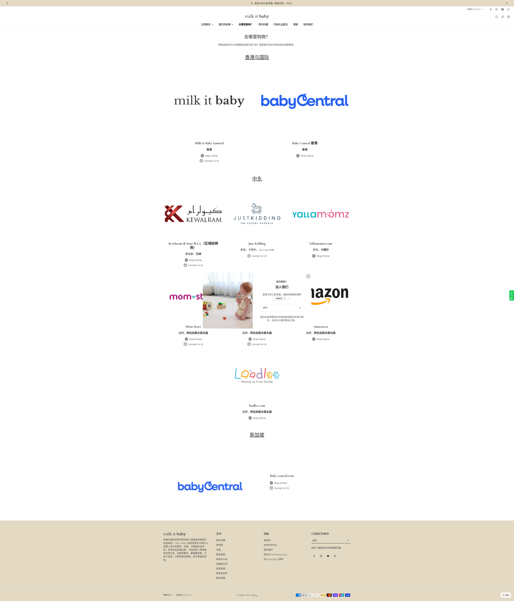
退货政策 (220, 568)
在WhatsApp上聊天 (274, 559)
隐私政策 (220, 577)
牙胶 (218, 549)
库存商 (267, 540)
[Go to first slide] (506, 3)
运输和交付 (222, 563)
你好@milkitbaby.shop (275, 554)
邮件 (315, 540)
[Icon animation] (508, 9)
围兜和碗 (220, 554)
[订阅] (347, 540)
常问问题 (220, 540)
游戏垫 (219, 545)
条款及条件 (222, 573)
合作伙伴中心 (270, 545)
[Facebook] (491, 9)
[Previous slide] (7, 3)
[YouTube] (502, 9)
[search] (497, 16)
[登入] (502, 16)
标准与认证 (222, 559)
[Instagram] (497, 9)
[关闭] (308, 276)
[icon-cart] (508, 16)
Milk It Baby (251, 595)
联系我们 (268, 549)
